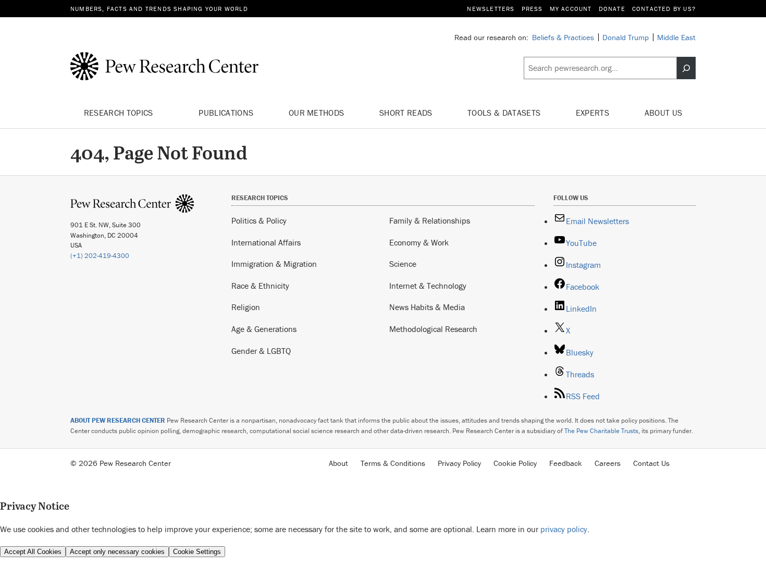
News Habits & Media (427, 307)
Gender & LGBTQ (261, 351)
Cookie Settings (197, 552)
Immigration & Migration (274, 264)
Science (402, 264)
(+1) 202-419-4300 (99, 255)
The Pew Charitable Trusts (601, 430)
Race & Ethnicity (260, 285)
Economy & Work (419, 242)
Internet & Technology (427, 285)
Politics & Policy (259, 220)
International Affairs (266, 242)
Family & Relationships (429, 220)
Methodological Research (433, 329)
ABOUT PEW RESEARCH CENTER (117, 420)
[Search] (686, 68)
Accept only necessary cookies (117, 552)
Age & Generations (263, 329)
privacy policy (563, 529)
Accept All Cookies (32, 552)
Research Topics (119, 112)
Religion (245, 307)
